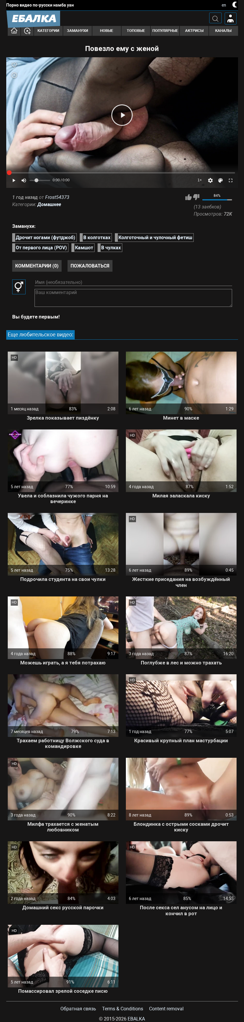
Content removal (166, 1009)
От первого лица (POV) (41, 248)
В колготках (96, 237)
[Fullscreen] (230, 180)
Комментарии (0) (37, 266)
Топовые (136, 30)
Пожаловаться (90, 266)
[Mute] (23, 180)
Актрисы (194, 30)
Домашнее (49, 204)
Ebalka (136, 1019)
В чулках (111, 248)
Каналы (223, 30)
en (224, 5)
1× (200, 180)
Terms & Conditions (122, 1009)
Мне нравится (188, 197)
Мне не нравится (196, 197)
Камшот (84, 248)
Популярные (165, 30)
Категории (48, 30)
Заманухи (77, 30)
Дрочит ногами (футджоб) (45, 237)
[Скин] (220, 180)
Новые (106, 30)
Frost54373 (57, 197)
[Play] (122, 115)
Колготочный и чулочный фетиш (155, 237)
